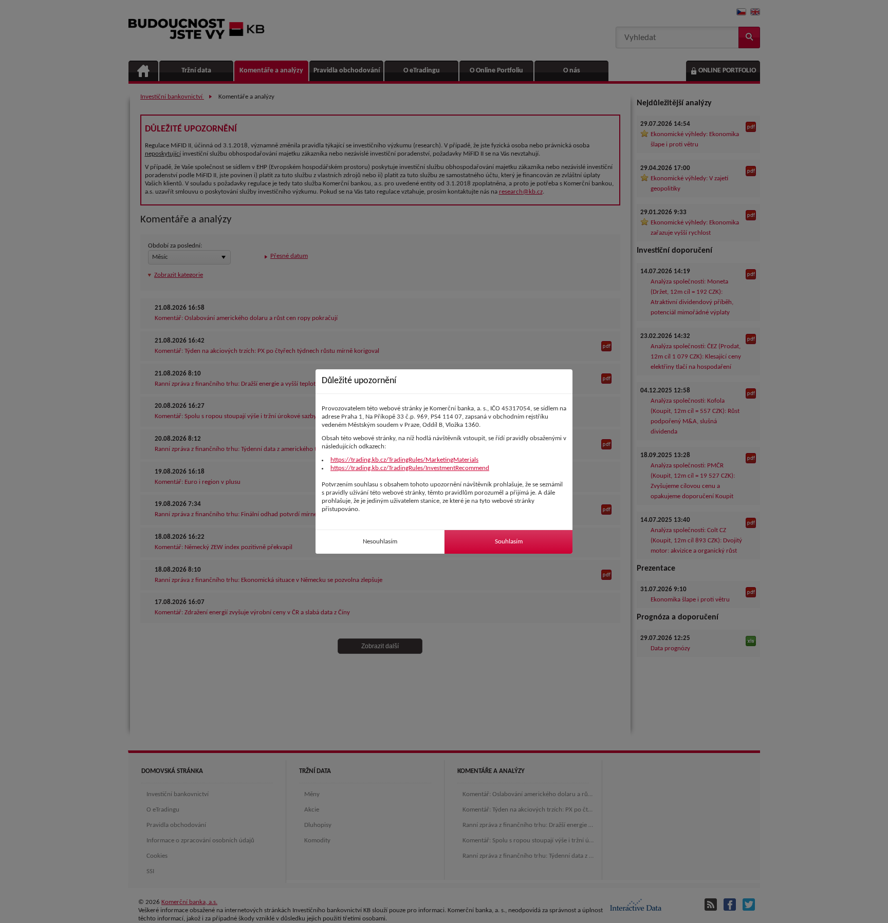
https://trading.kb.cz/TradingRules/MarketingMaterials (404, 460)
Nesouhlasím (380, 541)
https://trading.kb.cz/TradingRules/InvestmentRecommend (409, 468)
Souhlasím (509, 541)
